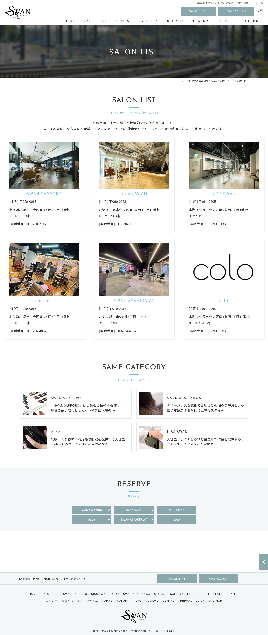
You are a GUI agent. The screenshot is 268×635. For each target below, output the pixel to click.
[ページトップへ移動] (245, 578)
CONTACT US (236, 11)
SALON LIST (198, 11)
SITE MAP (215, 600)
